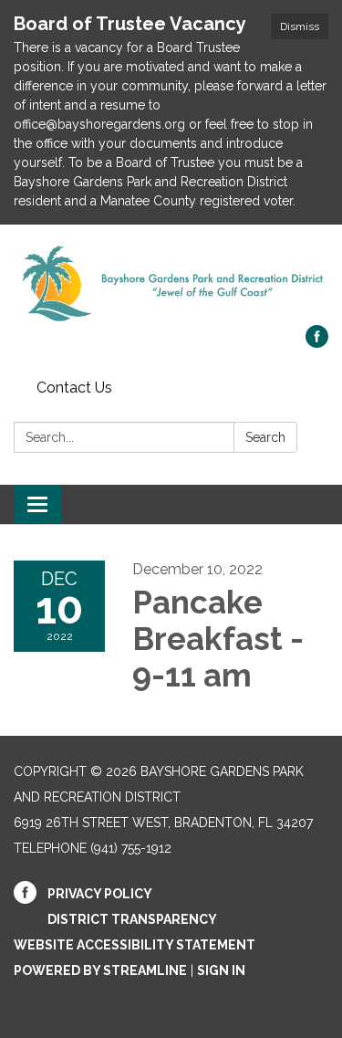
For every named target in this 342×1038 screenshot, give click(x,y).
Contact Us (74, 387)
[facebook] (317, 342)
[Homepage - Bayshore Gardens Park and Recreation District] (171, 284)
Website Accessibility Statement (134, 945)
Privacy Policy (99, 893)
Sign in (221, 970)
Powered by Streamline (100, 970)
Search (265, 437)
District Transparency (132, 919)
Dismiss (299, 26)
